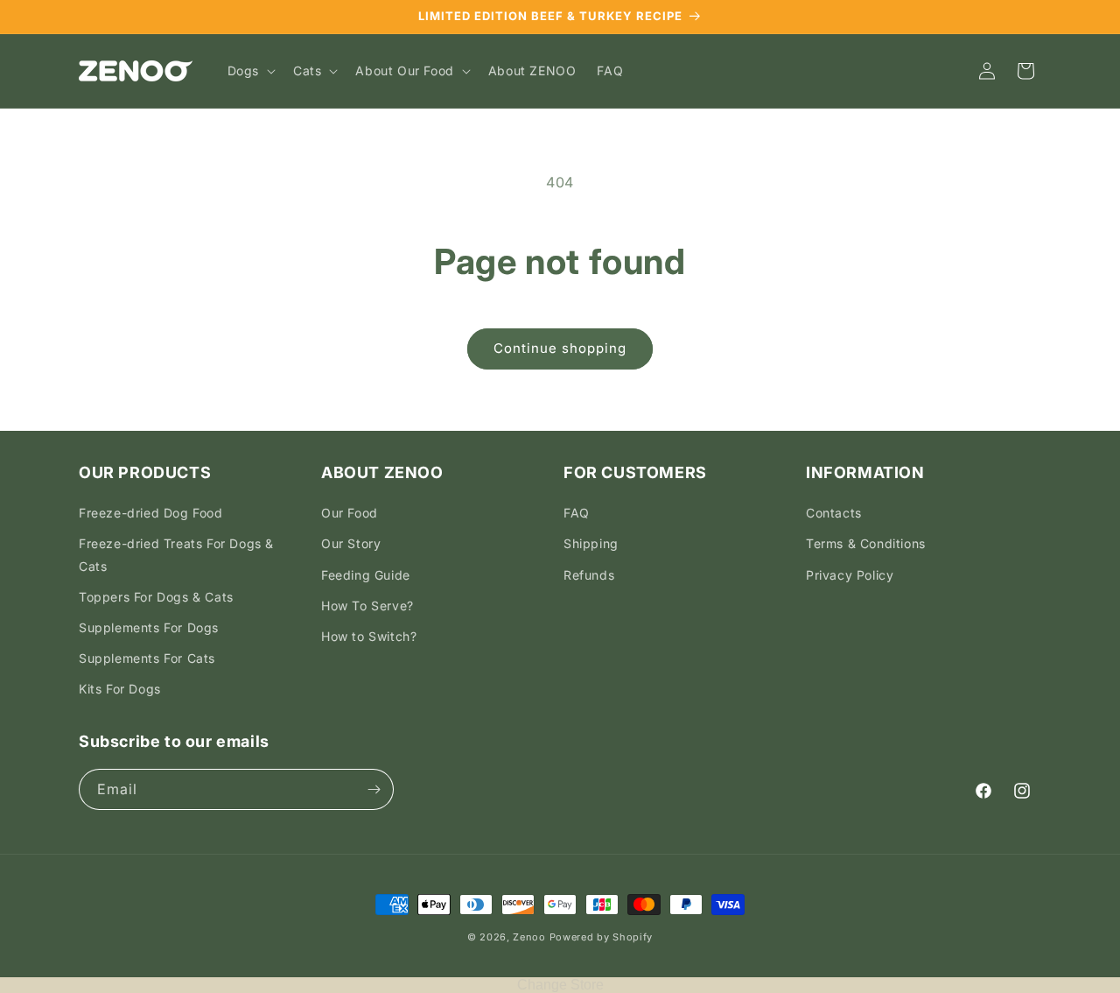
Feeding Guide (365, 574)
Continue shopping (560, 348)
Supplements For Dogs (149, 627)
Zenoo (529, 937)
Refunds (589, 574)
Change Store (560, 984)
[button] (250, 71)
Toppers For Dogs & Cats (156, 596)
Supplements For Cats (147, 658)
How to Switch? (368, 636)
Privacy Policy (849, 574)
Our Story (351, 543)
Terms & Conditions (866, 543)
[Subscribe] (373, 789)
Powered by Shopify (602, 937)
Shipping (591, 543)
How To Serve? (367, 605)
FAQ (577, 512)
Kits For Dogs (120, 688)
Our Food (349, 512)
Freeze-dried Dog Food (151, 512)
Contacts (834, 512)
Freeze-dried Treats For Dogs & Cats (176, 554)
